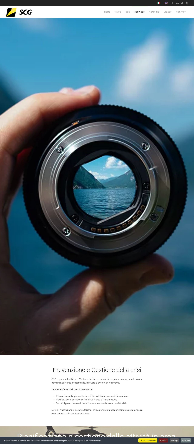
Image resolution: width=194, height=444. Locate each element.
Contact (181, 12)
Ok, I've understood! (148, 440)
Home (107, 12)
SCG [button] (128, 12)
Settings (174, 440)
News (118, 12)
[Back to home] (26, 12)
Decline (163, 440)
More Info (186, 440)
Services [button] (139, 12)
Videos (168, 12)
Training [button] (154, 12)
